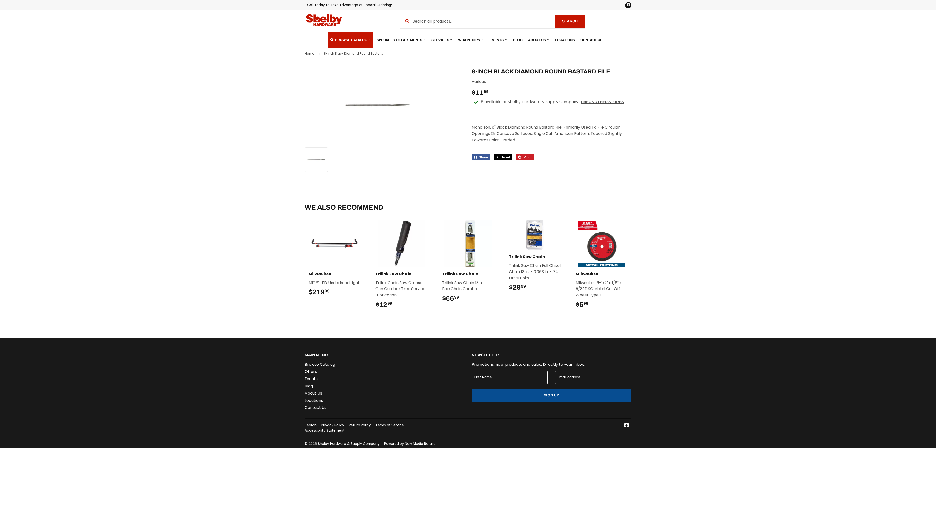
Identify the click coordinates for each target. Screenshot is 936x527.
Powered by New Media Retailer (410, 443)
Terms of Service (389, 425)
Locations (565, 40)
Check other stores (602, 102)
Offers (311, 371)
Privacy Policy (332, 425)
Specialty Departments (400, 40)
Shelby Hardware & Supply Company (349, 443)
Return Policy (360, 425)
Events (496, 40)
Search (573, 21)
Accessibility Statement (325, 430)
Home (309, 53)
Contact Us (591, 40)
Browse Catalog (351, 40)
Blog (518, 40)
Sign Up (551, 395)
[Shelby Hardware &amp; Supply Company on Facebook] (626, 425)
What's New (469, 40)
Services (440, 40)
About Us (537, 40)
